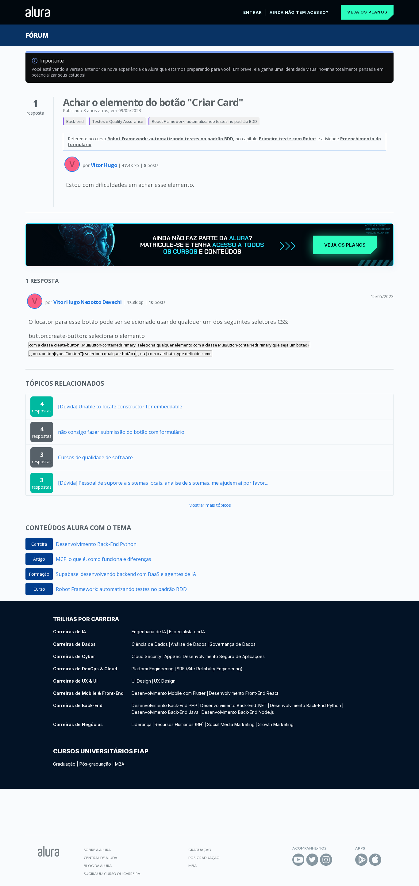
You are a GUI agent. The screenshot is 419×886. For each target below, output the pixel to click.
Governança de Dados (233, 644)
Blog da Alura (98, 865)
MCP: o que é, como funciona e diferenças (103, 559)
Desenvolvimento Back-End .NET (233, 705)
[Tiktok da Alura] (340, 860)
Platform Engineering (153, 668)
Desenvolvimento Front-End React (243, 693)
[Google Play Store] (361, 860)
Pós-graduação (95, 764)
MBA (119, 764)
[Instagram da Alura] (326, 860)
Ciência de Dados (150, 644)
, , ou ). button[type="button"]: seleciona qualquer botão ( (82, 353)
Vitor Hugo (104, 164)
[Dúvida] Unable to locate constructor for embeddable (120, 406)
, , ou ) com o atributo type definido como (174, 353)
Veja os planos (367, 11)
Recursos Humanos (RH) (179, 724)
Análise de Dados (188, 644)
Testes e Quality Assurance (117, 121)
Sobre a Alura (97, 849)
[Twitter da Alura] (312, 860)
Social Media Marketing (231, 724)
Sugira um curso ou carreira (112, 873)
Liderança (142, 724)
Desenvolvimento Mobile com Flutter (169, 693)
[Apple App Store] (375, 860)
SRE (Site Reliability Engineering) (210, 668)
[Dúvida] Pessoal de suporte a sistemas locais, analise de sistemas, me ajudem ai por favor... (163, 482)
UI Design (141, 680)
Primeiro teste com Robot (287, 139)
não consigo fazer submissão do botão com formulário (121, 432)
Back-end (75, 121)
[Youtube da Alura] (298, 860)
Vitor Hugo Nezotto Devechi (88, 301)
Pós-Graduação (204, 857)
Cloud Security (146, 656)
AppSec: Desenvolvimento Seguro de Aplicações (214, 656)
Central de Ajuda (100, 857)
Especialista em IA (187, 631)
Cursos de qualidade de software (95, 457)
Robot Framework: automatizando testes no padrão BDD (204, 121)
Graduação (64, 764)
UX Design (164, 680)
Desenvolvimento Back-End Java (165, 712)
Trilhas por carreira (86, 619)
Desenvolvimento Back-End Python (96, 544)
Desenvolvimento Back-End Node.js (238, 712)
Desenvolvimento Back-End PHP (164, 705)
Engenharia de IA (149, 631)
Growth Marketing (276, 724)
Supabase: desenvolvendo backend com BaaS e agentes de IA (126, 574)
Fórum (36, 35)
